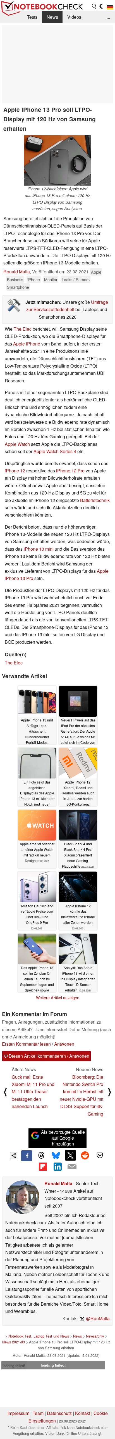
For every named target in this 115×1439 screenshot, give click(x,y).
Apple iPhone (26, 343)
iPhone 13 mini (39, 549)
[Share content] (14, 1155)
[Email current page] (72, 1166)
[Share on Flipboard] (42, 1166)
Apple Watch (17, 444)
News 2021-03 (13, 1342)
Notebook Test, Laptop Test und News (38, 1336)
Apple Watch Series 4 (54, 451)
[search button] (94, 6)
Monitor (51, 279)
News (52, 17)
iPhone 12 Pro (70, 470)
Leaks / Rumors (76, 279)
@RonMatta (97, 1318)
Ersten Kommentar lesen (26, 1044)
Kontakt (82, 1413)
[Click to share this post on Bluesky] (56, 1155)
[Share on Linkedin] (57, 1166)
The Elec (23, 329)
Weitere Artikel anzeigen (57, 997)
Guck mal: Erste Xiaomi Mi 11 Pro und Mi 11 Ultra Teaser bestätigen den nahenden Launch (33, 1092)
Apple (96, 272)
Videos (74, 17)
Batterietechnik (95, 500)
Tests (32, 17)
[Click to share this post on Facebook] (26, 1155)
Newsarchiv (95, 1336)
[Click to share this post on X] (70, 1155)
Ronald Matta (16, 271)
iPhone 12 (15, 470)
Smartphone (18, 287)
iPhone (33, 279)
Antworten (64, 1044)
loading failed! (14, 1365)
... (108, 17)
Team (38, 1413)
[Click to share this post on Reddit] (85, 1155)
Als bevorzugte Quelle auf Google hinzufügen (63, 1138)
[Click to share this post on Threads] (41, 1155)
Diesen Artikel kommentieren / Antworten (48, 1056)
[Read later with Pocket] (99, 1155)
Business (15, 279)
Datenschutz (59, 1413)
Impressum (18, 1413)
